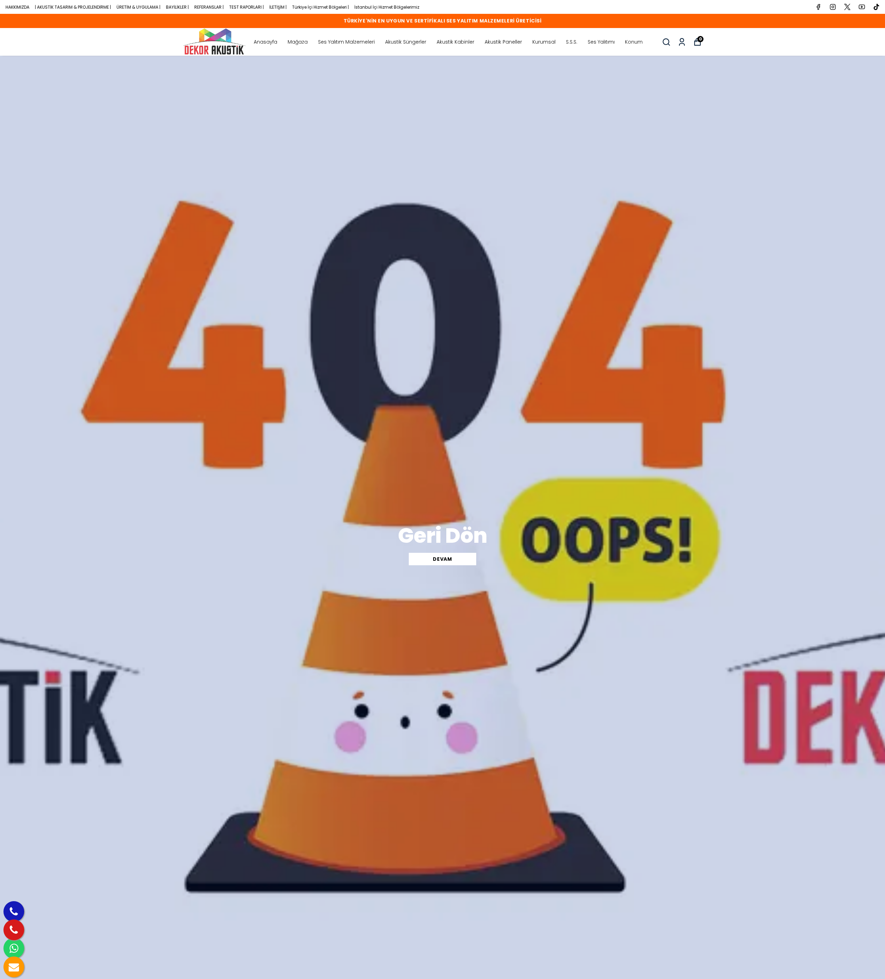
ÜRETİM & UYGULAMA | (138, 7)
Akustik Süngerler (405, 41)
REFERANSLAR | (209, 7)
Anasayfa (265, 41)
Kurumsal (544, 41)
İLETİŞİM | (278, 7)
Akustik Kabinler (455, 41)
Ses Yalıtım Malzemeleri (346, 41)
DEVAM (442, 559)
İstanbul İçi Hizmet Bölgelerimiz (386, 7)
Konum (634, 41)
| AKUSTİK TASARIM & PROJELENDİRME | (73, 7)
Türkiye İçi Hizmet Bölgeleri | (320, 7)
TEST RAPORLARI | (246, 7)
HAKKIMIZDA (17, 7)
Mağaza (298, 41)
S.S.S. (571, 41)
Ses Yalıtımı (601, 41)
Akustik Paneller (503, 41)
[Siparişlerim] (682, 42)
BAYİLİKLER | (177, 7)
